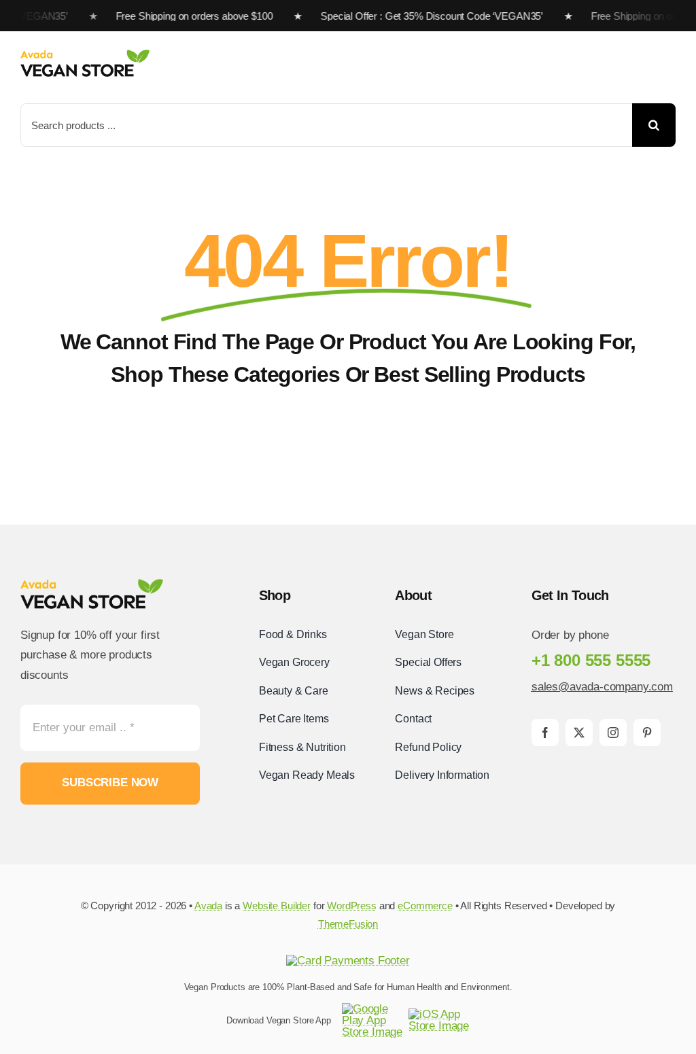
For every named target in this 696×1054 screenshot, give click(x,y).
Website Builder (277, 905)
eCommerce (425, 905)
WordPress (352, 905)
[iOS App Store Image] (439, 1014)
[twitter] (579, 732)
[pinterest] (647, 732)
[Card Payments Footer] (348, 960)
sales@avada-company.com (602, 686)
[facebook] (545, 732)
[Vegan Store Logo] (85, 55)
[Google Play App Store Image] (372, 1008)
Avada (208, 905)
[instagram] (613, 732)
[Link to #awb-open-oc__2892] (671, 64)
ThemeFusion (348, 924)
